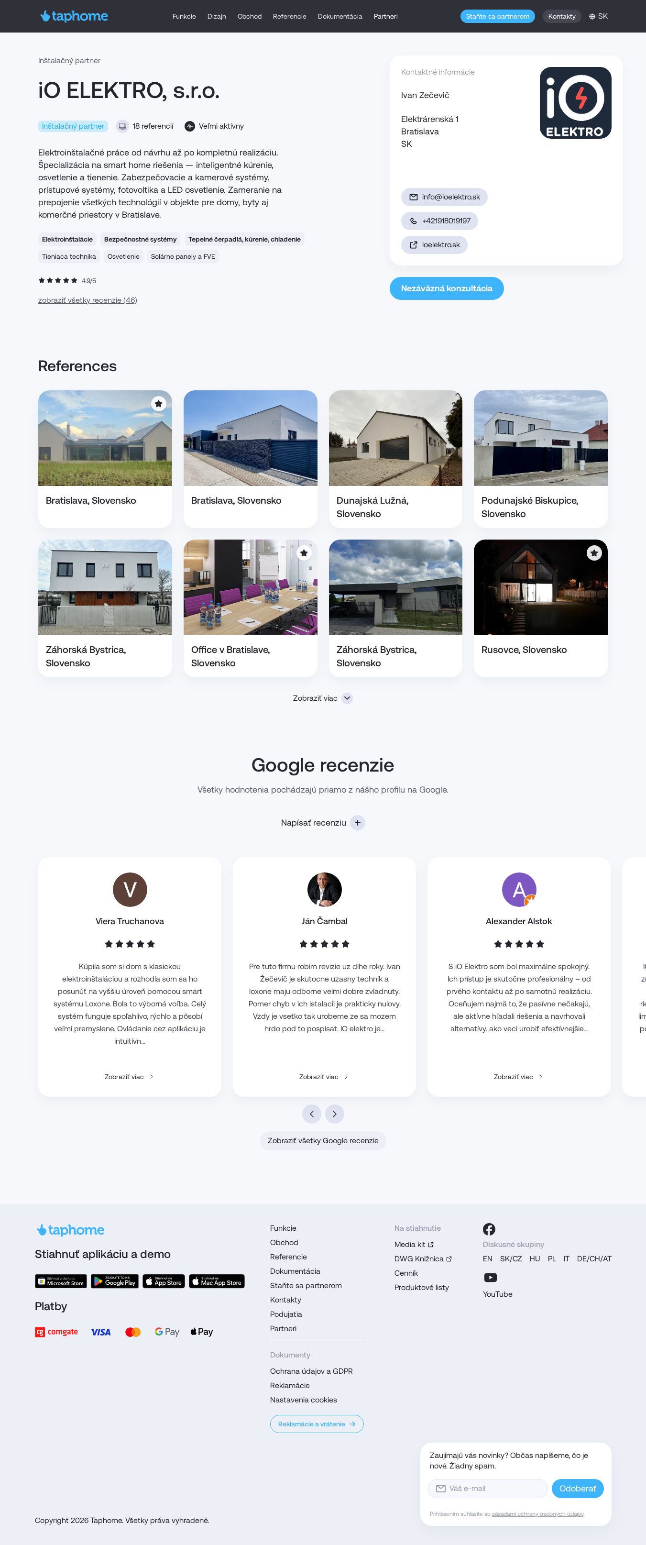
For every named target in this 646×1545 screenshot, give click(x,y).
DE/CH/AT (594, 1258)
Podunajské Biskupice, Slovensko (530, 507)
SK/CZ (511, 1258)
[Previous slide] (311, 1114)
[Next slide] (334, 1114)
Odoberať (577, 1488)
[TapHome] (74, 16)
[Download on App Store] (163, 1281)
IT (566, 1258)
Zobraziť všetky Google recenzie (323, 1140)
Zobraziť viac (315, 698)
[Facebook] (489, 1229)
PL (552, 1258)
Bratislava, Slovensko (91, 500)
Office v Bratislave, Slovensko (230, 656)
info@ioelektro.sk (451, 196)
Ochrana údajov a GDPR (311, 1371)
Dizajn (217, 16)
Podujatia (286, 1314)
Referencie (290, 16)
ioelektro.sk (441, 244)
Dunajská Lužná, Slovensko (372, 507)
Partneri (386, 16)
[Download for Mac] (216, 1281)
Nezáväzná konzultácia (447, 288)
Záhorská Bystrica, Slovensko (86, 656)
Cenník (406, 1273)
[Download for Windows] (61, 1281)
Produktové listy (421, 1287)
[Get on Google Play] (115, 1281)
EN (488, 1258)
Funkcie (184, 16)
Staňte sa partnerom (497, 16)
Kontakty (562, 16)
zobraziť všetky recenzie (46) (87, 300)
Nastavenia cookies (303, 1399)
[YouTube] (490, 1277)
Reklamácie (290, 1385)
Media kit (410, 1244)
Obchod (250, 16)
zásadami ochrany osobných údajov (537, 1514)
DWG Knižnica (419, 1258)
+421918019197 (446, 220)
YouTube (498, 1294)
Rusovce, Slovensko (524, 649)
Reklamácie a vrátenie (311, 1424)
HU (535, 1258)
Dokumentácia (340, 16)
